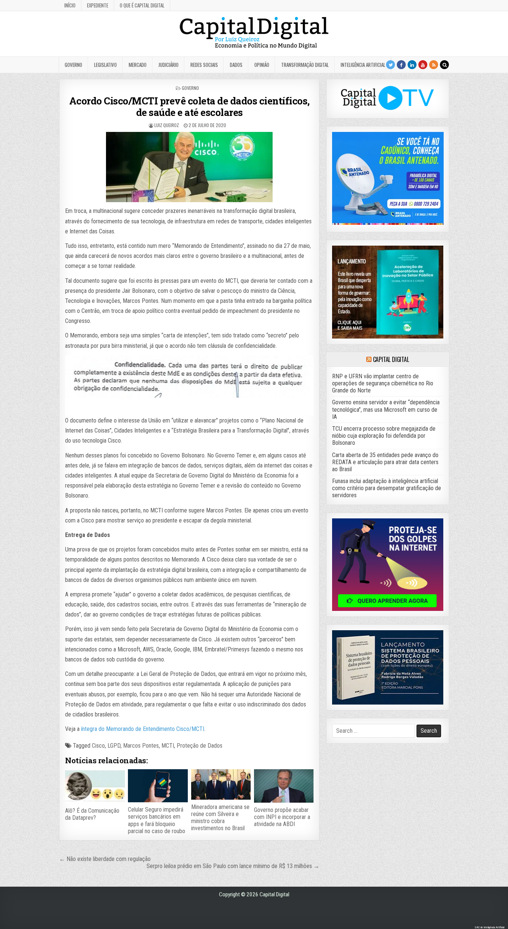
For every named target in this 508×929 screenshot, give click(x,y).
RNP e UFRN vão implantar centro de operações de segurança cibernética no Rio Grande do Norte (382, 383)
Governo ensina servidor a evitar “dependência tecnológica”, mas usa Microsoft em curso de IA (386, 409)
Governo (73, 64)
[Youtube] (422, 64)
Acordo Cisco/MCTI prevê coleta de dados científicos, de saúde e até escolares (189, 106)
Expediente (97, 5)
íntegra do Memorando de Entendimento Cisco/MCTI (142, 728)
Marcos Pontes (141, 745)
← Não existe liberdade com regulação (105, 858)
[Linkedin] (412, 64)
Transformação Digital (305, 64)
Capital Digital (391, 359)
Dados (236, 64)
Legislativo (105, 64)
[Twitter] (390, 64)
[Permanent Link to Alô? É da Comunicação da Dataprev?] (95, 786)
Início (69, 5)
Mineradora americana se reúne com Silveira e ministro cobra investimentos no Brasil (220, 817)
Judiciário (168, 64)
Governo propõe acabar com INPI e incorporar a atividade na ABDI (282, 817)
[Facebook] (401, 64)
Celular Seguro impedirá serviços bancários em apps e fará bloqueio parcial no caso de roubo (156, 820)
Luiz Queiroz (166, 125)
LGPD (113, 745)
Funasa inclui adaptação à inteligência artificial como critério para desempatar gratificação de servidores (386, 488)
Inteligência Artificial (363, 64)
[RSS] (433, 64)
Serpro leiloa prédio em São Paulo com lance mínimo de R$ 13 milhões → (233, 866)
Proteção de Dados (199, 745)
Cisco (98, 745)
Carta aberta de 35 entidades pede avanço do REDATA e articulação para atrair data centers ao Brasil (385, 462)
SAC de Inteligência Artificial (489, 927)
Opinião (261, 64)
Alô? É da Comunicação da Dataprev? (92, 814)
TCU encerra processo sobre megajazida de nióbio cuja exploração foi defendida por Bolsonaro (383, 435)
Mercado (138, 64)
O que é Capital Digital (142, 5)
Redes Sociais (204, 64)
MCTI (167, 745)
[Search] (444, 64)
